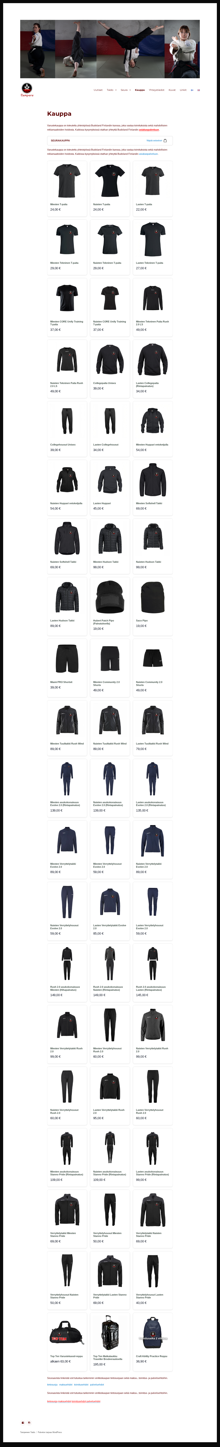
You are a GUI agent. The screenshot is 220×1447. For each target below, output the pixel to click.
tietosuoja (52, 1384)
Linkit (183, 90)
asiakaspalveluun (149, 129)
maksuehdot (65, 1384)
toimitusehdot (81, 1384)
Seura (124, 90)
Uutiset (98, 90)
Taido (110, 90)
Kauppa (140, 90)
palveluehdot (97, 1384)
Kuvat (172, 90)
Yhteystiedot (156, 90)
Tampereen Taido (27, 1432)
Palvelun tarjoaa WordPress (50, 1432)
